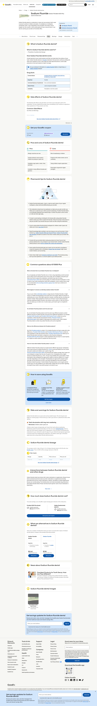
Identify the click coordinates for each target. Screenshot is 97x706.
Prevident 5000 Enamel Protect (49, 316)
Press (37, 654)
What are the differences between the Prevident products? (41, 326)
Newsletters (24, 660)
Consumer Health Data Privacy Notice (55, 659)
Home (20, 10)
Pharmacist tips (41, 36)
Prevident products (36, 330)
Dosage (60, 36)
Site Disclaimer (53, 651)
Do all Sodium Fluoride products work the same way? (40, 308)
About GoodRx (39, 652)
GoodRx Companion (12, 669)
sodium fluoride (50, 67)
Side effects (25, 36)
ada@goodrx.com (84, 689)
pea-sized (41, 227)
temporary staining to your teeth (49, 255)
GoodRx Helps (39, 661)
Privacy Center (53, 646)
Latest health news (26, 655)
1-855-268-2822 (76, 689)
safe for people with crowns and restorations (51, 243)
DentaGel (55, 75)
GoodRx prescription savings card (14, 651)
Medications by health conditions (12, 657)
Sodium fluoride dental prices (37, 10)
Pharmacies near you (26, 646)
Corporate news (39, 668)
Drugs (25, 10)
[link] (48, 575)
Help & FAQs (38, 644)
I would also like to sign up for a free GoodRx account (39, 626)
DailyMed (32, 115)
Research (38, 657)
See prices (65, 134)
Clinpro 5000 (53, 77)
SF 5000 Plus (47, 77)
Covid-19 (23, 667)
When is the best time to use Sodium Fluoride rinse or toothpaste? (43, 270)
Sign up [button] (67, 623)
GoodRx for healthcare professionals (27, 649)
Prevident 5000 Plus (48, 75)
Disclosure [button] (68, 123)
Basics (18, 36)
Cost (73, 36)
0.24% (50, 349)
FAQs (48, 36)
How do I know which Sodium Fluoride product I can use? (41, 343)
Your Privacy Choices (54, 661)
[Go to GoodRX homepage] (7, 5)
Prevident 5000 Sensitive (33, 316)
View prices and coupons (49, 515)
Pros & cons (32, 36)
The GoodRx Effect (40, 659)
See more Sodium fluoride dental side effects (48, 119)
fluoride (45, 60)
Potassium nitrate (56, 317)
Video (23, 658)
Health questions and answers (28, 672)
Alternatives (80, 36)
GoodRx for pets (11, 667)
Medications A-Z (11, 654)
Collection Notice (54, 653)
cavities (51, 545)
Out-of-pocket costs (12, 662)
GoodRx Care (10, 671)
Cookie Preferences (54, 655)
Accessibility (38, 646)
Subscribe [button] (86, 694)
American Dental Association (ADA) (35, 352)
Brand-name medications (13, 664)
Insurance (10, 645)
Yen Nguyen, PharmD (67, 25)
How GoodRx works (26, 644)
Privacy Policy (55, 631)
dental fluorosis (59, 429)
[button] (49, 5)
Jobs (37, 664)
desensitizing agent (31, 319)
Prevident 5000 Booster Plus (55, 333)
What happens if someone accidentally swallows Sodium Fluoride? (43, 289)
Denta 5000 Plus (61, 75)
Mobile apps (10, 648)
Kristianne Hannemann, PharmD (69, 28)
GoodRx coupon (30, 450)
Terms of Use (40, 631)
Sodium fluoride (47, 536)
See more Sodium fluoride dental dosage (47, 462)
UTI (22, 665)
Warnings (54, 36)
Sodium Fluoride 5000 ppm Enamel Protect (46, 233)
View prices (33, 555)
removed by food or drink (33, 279)
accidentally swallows (41, 294)
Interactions (67, 36)
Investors (38, 666)
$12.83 (50, 459)
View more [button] (47, 489)
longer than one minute (54, 249)
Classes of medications (12, 660)
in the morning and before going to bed (45, 283)
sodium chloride (34, 68)
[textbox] (45, 623)
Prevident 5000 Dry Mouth (33, 336)
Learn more (48, 402)
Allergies (24, 662)
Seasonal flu (24, 670)
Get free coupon (48, 399)
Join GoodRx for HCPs (89, 1)
